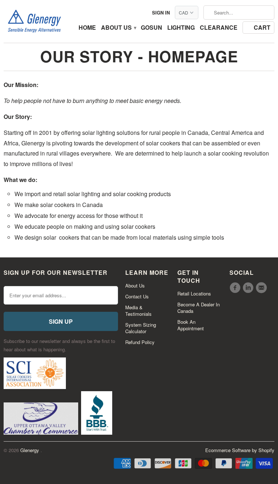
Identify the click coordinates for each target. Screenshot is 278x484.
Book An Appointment (190, 325)
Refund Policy (140, 342)
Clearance (218, 28)
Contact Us (137, 296)
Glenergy (30, 450)
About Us (118, 28)
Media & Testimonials (138, 310)
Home (87, 28)
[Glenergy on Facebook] (236, 287)
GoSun (151, 28)
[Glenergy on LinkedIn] (249, 287)
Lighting (181, 28)
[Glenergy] (34, 21)
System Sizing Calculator (140, 328)
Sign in (161, 12)
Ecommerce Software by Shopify (239, 450)
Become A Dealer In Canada (198, 307)
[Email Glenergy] (262, 287)
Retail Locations (194, 293)
